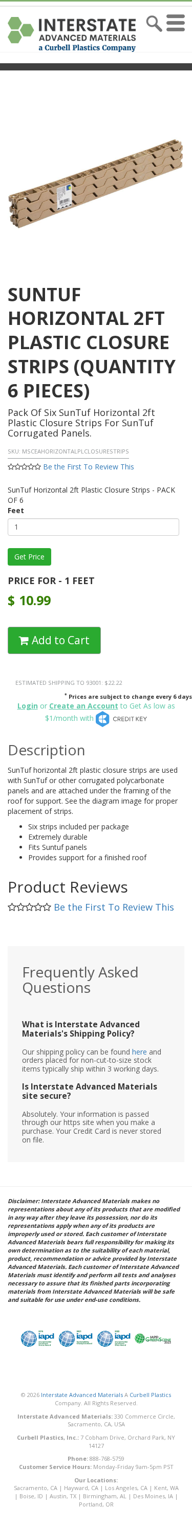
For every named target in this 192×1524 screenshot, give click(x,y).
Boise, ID (31, 1496)
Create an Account (83, 706)
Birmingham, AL (104, 1496)
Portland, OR (96, 1504)
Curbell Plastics (150, 1395)
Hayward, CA (81, 1488)
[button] (178, 34)
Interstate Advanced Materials (82, 1395)
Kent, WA (166, 1488)
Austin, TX (63, 1496)
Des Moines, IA (153, 1496)
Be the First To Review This (88, 466)
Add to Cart (59, 640)
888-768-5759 (107, 1458)
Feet (16, 510)
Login (27, 706)
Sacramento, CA (35, 1488)
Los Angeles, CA (126, 1488)
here (139, 1052)
